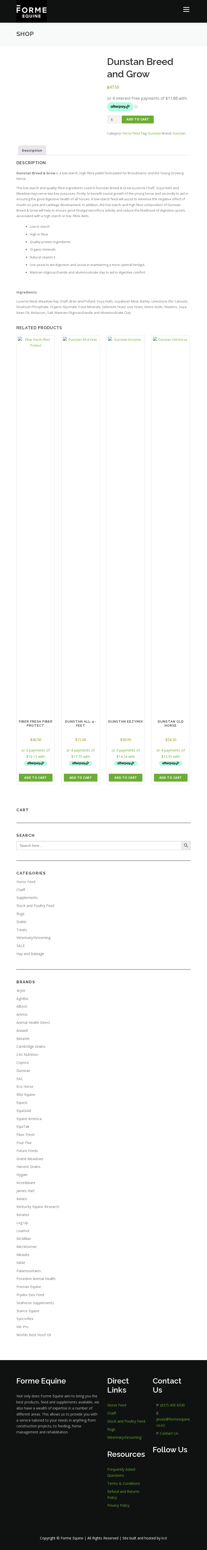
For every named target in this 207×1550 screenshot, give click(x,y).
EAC (19, 1078)
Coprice (22, 1062)
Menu (186, 9)
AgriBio (22, 998)
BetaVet (23, 1038)
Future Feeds (27, 1150)
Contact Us (169, 1433)
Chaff (20, 889)
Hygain (22, 1174)
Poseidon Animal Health (36, 1278)
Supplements (27, 897)
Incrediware (25, 1182)
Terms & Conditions (123, 1483)
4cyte (20, 990)
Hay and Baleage (30, 953)
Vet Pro (22, 1326)
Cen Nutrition (27, 1054)
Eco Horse (24, 1086)
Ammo (22, 1014)
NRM (20, 1262)
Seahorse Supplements (35, 1302)
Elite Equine (25, 1094)
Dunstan (154, 133)
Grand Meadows (29, 1158)
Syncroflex (24, 1318)
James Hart (25, 1190)
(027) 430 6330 (172, 1405)
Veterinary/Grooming (33, 937)
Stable (21, 921)
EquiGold (23, 1110)
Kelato (21, 1198)
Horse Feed (131, 133)
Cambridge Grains (30, 1046)
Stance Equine (27, 1310)
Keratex (22, 1214)
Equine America (29, 1118)
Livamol (22, 1230)
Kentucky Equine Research (37, 1206)
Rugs (20, 913)
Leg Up (22, 1222)
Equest (22, 1102)
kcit (164, 1538)
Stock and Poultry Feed (35, 905)
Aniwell (22, 1030)
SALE (20, 945)
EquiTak (22, 1126)
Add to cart (137, 119)
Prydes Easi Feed (30, 1294)
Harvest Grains (28, 1166)
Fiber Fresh (25, 1134)
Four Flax (24, 1142)
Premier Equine (28, 1286)
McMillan (23, 1238)
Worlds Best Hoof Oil (33, 1334)
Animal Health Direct (33, 1022)
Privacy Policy (118, 1505)
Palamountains (28, 1270)
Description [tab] (32, 150)
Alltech (21, 1006)
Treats (21, 929)
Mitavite (23, 1254)
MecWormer (26, 1246)
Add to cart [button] (35, 778)
